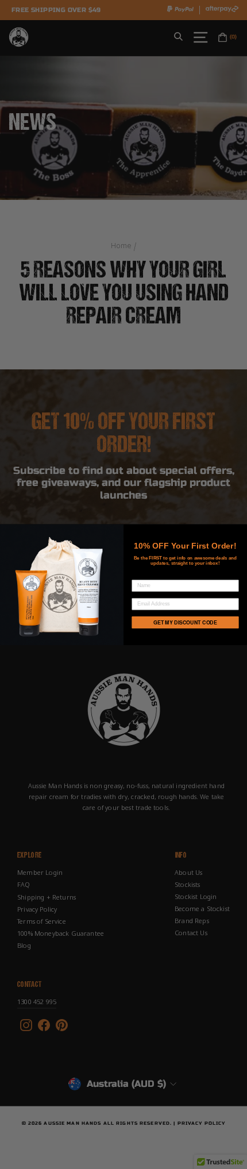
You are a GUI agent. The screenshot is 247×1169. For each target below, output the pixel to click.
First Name (147, 574)
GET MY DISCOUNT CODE (185, 622)
